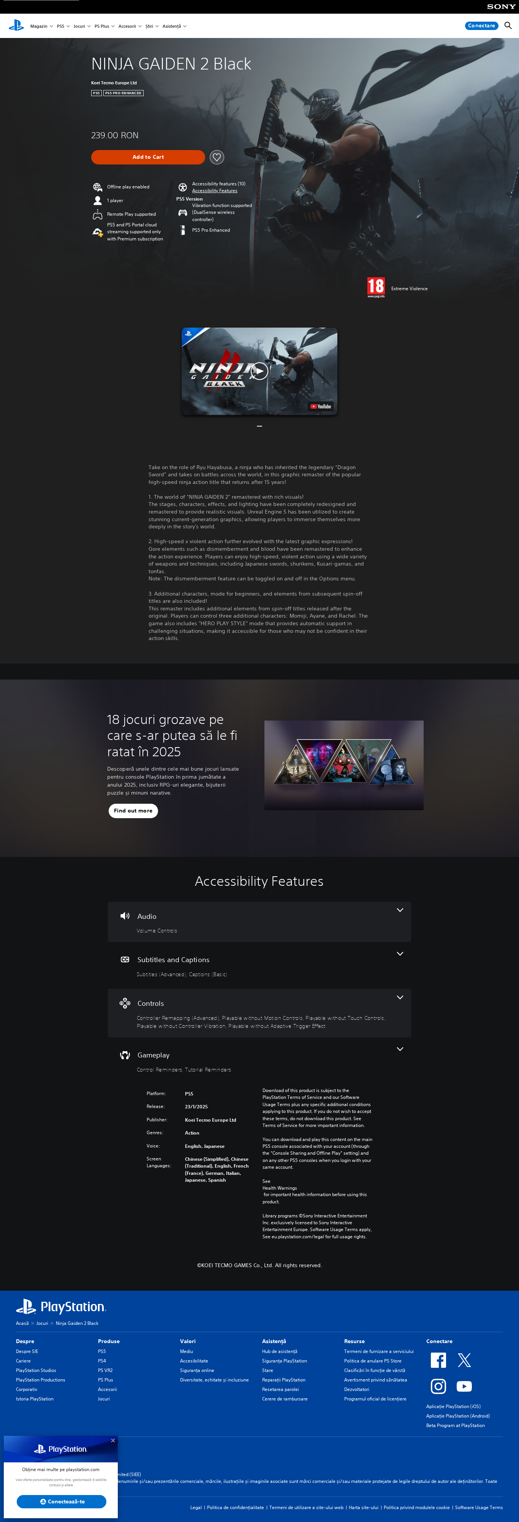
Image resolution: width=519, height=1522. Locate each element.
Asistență (172, 26)
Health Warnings (280, 1188)
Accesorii (127, 26)
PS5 (60, 26)
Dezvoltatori (356, 1389)
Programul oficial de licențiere (375, 1399)
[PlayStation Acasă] (16, 26)
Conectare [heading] (439, 1341)
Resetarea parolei (280, 1389)
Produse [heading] (109, 1341)
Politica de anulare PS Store (373, 1361)
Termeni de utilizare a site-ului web (306, 1507)
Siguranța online (197, 1370)
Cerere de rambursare (285, 1399)
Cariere (23, 1361)
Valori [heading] (188, 1341)
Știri (149, 26)
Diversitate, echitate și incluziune (214, 1380)
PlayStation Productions (40, 1380)
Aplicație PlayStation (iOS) (453, 1406)
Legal (196, 1507)
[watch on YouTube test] (321, 406)
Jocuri (79, 26)
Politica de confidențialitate (235, 1507)
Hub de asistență (279, 1351)
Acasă (22, 1323)
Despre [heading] (25, 1341)
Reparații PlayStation (283, 1380)
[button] (214, 190)
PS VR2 (105, 1370)
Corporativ (26, 1389)
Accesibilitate (194, 1361)
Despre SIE (27, 1351)
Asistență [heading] (274, 1341)
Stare (267, 1370)
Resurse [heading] (354, 1341)
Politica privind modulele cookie (417, 1507)
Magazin (38, 26)
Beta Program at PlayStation (455, 1425)
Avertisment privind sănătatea (375, 1380)
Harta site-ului (363, 1507)
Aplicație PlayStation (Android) (458, 1416)
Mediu (186, 1351)
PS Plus (102, 26)
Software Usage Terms (479, 1507)
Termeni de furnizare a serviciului (379, 1351)
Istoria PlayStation (35, 1399)
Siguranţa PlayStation (284, 1361)
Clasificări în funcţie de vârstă (374, 1370)
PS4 (102, 1361)
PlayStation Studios (36, 1370)
